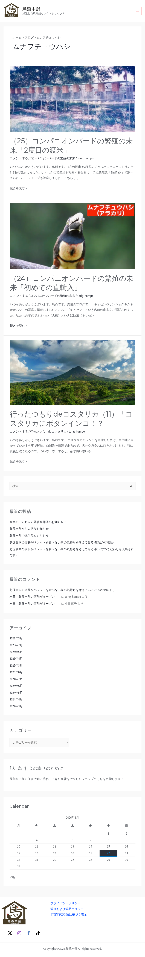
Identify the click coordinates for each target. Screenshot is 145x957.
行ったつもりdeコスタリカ (48, 431)
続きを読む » (18, 188)
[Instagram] (19, 933)
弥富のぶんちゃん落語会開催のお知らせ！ (38, 522)
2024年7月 (16, 679)
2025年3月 (16, 665)
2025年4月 (16, 659)
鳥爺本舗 (31, 9)
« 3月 (13, 877)
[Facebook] (29, 933)
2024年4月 (16, 699)
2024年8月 (16, 672)
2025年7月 (16, 645)
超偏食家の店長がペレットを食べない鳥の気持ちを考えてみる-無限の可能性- (62, 542)
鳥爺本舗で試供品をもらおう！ (31, 536)
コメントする (19, 158)
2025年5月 (16, 652)
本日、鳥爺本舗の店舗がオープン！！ (35, 597)
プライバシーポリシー (65, 903)
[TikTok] (38, 933)
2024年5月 (16, 693)
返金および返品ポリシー (66, 909)
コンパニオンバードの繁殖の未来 (52, 158)
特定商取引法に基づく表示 (69, 914)
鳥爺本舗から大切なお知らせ (29, 529)
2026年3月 (16, 638)
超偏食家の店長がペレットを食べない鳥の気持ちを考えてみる (52, 590)
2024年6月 (16, 686)
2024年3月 (16, 706)
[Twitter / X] (10, 933)
